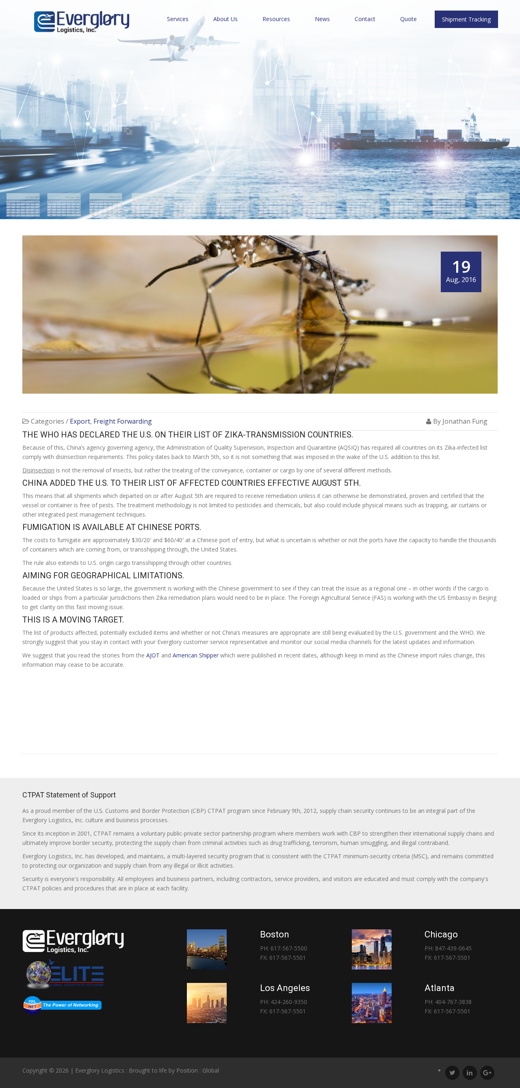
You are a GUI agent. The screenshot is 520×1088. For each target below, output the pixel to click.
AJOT (153, 655)
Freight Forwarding (122, 421)
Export (80, 421)
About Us (225, 19)
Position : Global (197, 1070)
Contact (365, 19)
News (322, 19)
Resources (276, 19)
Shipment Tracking (466, 19)
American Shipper (196, 655)
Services (177, 19)
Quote (408, 19)
